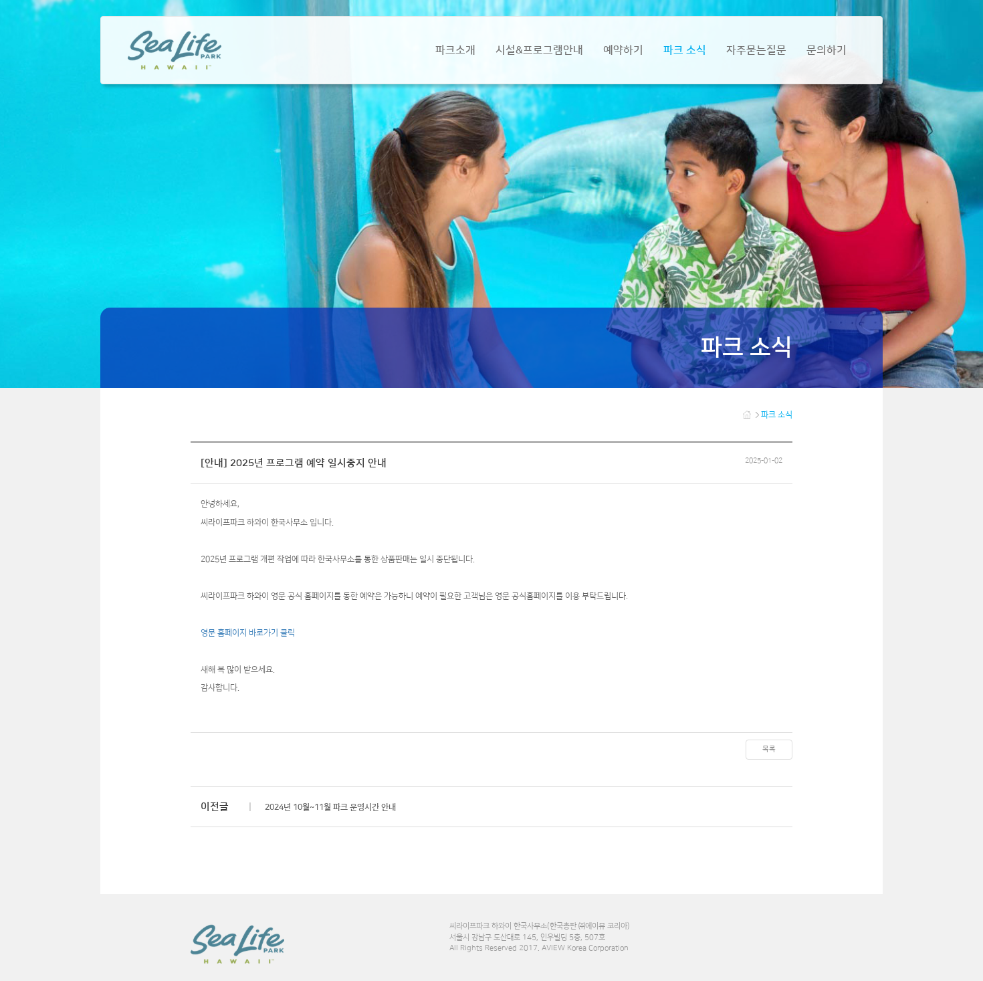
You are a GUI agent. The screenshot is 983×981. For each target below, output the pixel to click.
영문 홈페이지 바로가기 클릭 (248, 633)
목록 (769, 749)
